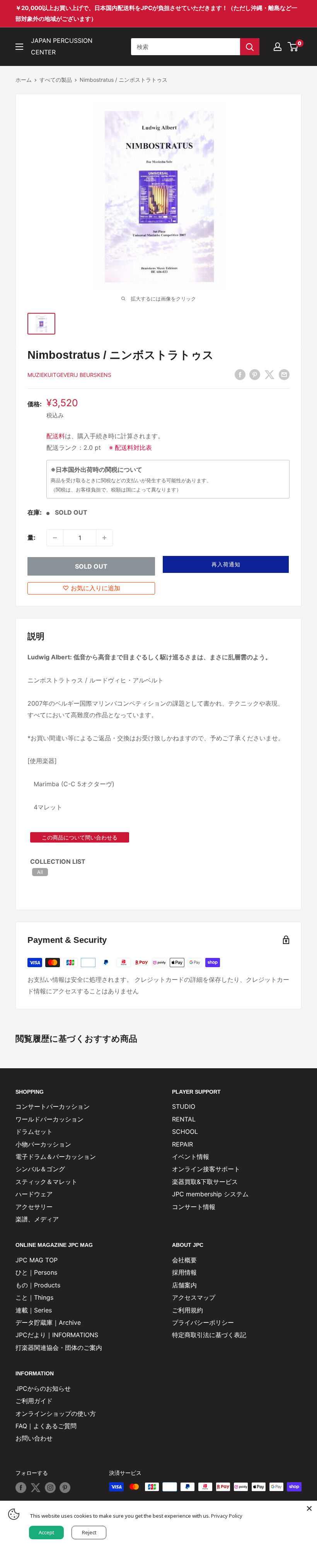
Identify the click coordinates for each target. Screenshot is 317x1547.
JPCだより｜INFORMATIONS (56, 1335)
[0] (293, 46)
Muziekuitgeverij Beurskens (69, 375)
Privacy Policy (226, 1515)
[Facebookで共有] (240, 374)
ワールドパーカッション (49, 1119)
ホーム (23, 79)
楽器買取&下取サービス (205, 1182)
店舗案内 (184, 1285)
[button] (226, 564)
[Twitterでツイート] (269, 374)
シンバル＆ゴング (40, 1169)
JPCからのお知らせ (43, 1388)
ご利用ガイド (34, 1401)
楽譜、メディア (37, 1219)
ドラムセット (34, 1131)
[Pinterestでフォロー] (65, 1487)
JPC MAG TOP (36, 1260)
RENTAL (184, 1119)
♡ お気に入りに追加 (91, 588)
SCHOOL (185, 1131)
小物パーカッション (43, 1144)
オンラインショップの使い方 (55, 1413)
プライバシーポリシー (203, 1322)
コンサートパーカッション (52, 1106)
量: (31, 537)
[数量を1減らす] (55, 538)
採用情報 (184, 1272)
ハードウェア (34, 1194)
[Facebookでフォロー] (20, 1487)
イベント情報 (190, 1156)
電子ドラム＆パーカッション (55, 1156)
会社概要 (184, 1260)
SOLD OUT (91, 566)
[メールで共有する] (284, 374)
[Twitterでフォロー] (35, 1487)
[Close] (309, 1508)
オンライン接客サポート (206, 1169)
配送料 (55, 436)
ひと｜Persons (36, 1272)
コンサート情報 (193, 1207)
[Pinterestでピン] (254, 374)
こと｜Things (34, 1297)
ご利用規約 (187, 1310)
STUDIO (183, 1106)
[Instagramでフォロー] (50, 1487)
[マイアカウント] (277, 46)
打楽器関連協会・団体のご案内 (58, 1347)
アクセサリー (34, 1207)
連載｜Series (33, 1310)
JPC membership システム (210, 1194)
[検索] (249, 46)
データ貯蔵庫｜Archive (48, 1322)
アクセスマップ (193, 1297)
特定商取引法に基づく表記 (209, 1335)
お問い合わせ (34, 1438)
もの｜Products (37, 1285)
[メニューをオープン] (19, 47)
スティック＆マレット (46, 1182)
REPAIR (182, 1144)
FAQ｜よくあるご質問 (46, 1426)
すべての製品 (55, 79)
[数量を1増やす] (104, 538)
